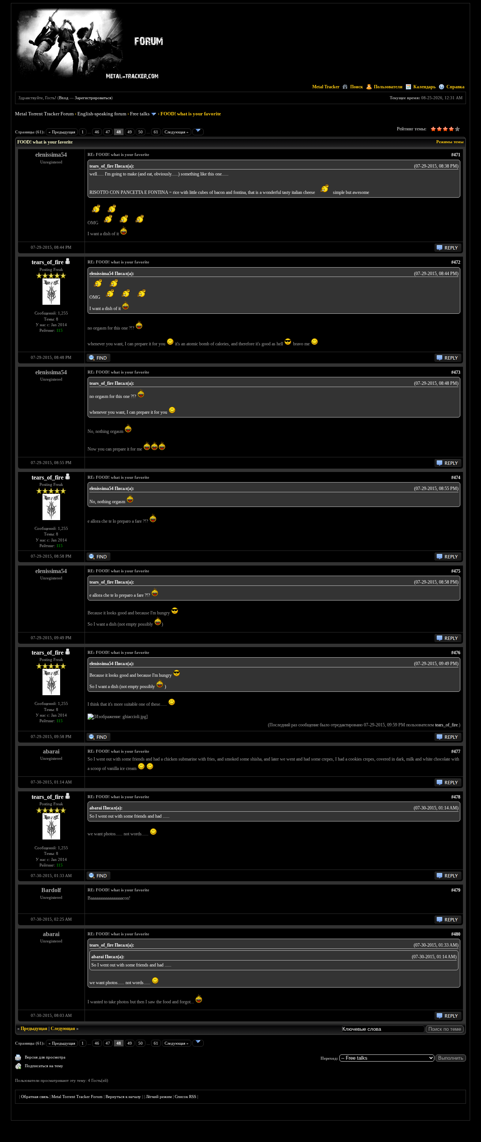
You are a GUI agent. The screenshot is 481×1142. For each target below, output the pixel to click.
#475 (455, 571)
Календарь (424, 86)
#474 (455, 477)
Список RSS (185, 1096)
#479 (455, 890)
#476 (455, 652)
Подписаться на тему (44, 1065)
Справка (455, 86)
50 (140, 132)
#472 (455, 262)
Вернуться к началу (123, 1096)
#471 (455, 154)
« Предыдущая (61, 132)
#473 (455, 372)
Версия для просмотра (45, 1057)
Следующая (63, 1028)
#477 (455, 751)
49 (129, 132)
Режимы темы (450, 141)
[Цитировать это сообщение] (447, 250)
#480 (455, 934)
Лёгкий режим (159, 1096)
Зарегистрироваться (93, 97)
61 (156, 132)
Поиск (356, 86)
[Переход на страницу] (198, 132)
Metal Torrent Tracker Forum (44, 113)
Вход (63, 97)
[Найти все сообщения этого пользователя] (98, 360)
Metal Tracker (325, 86)
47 (108, 132)
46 (97, 132)
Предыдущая (34, 1028)
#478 (455, 797)
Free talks (140, 113)
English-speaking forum (101, 113)
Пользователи (388, 86)
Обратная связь (34, 1096)
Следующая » (177, 132)
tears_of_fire (48, 262)
